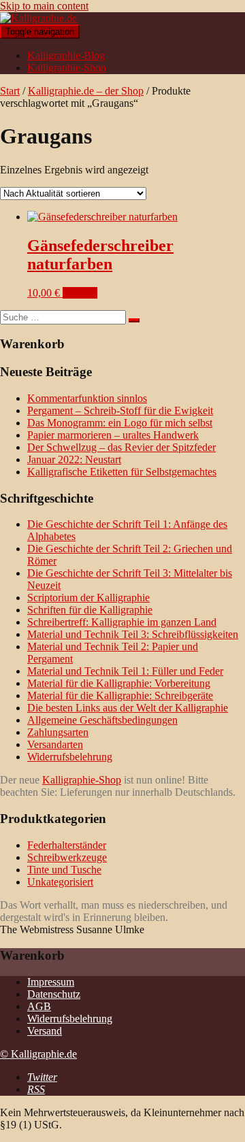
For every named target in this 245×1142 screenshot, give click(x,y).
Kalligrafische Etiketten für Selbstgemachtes (121, 471)
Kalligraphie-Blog (66, 55)
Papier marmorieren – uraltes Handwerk (113, 435)
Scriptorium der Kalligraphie (88, 597)
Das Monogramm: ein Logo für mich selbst (119, 423)
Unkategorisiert (60, 882)
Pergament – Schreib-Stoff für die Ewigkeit (120, 410)
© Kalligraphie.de (38, 1054)
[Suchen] (134, 320)
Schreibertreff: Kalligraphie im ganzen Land (121, 622)
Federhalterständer (66, 845)
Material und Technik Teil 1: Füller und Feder (125, 671)
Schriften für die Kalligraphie (89, 610)
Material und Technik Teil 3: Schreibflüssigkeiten (132, 634)
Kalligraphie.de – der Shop (86, 91)
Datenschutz (53, 994)
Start (10, 91)
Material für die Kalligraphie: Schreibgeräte (120, 695)
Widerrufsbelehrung (69, 756)
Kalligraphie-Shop (66, 67)
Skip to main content (44, 6)
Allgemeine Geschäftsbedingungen (102, 720)
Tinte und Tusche (64, 869)
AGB (39, 1006)
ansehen (80, 293)
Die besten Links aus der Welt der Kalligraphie (127, 707)
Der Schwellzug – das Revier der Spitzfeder (121, 447)
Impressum (50, 982)
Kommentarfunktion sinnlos (87, 398)
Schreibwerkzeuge (67, 857)
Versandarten (55, 744)
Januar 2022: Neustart (74, 459)
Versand (44, 1031)
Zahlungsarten (57, 732)
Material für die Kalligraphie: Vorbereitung (118, 683)
